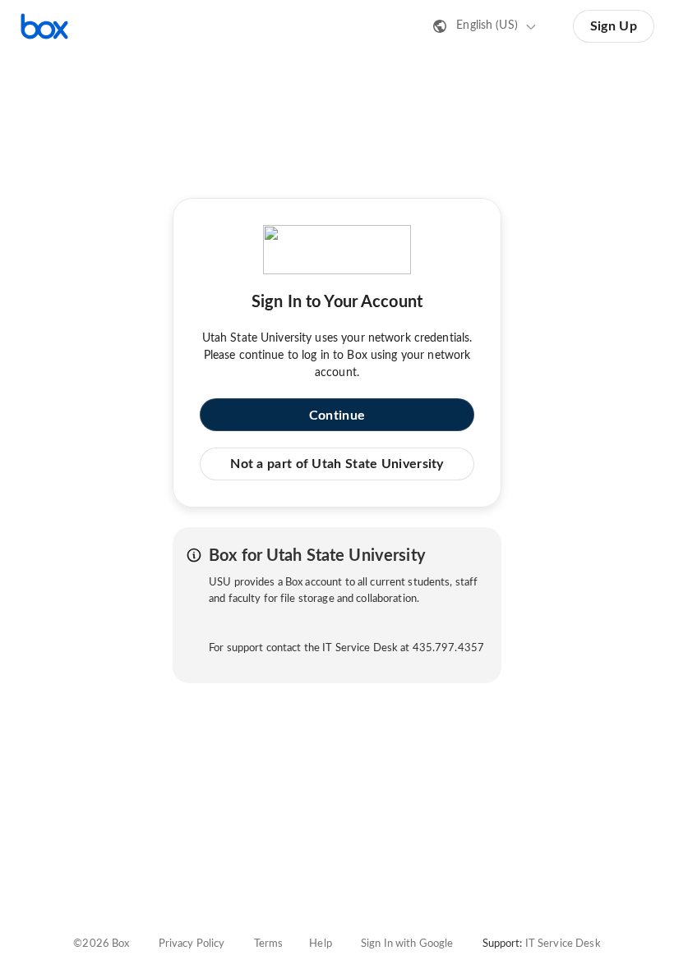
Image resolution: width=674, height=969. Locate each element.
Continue (337, 415)
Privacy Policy (192, 944)
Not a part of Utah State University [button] (337, 464)
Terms (269, 944)
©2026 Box (101, 944)
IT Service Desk (563, 944)
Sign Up (613, 26)
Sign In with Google (407, 944)
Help (320, 944)
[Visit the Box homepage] (44, 26)
